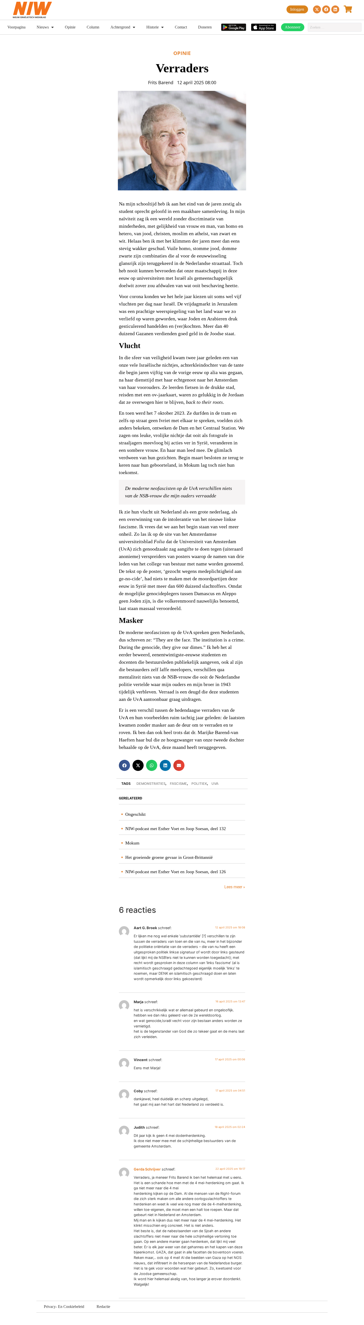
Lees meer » (234, 887)
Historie (152, 27)
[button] (124, 765)
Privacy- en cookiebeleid (64, 1306)
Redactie (103, 1306)
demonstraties (150, 784)
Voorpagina (16, 27)
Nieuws (43, 27)
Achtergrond (120, 27)
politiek (199, 784)
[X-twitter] (317, 9)
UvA (214, 784)
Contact (181, 27)
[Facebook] (326, 9)
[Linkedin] (335, 9)
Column (93, 27)
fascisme (178, 784)
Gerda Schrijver (147, 1169)
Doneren (205, 27)
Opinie (70, 27)
